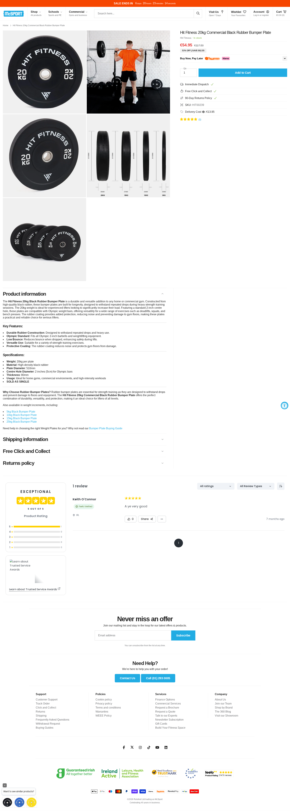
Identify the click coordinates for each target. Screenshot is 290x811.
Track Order (43, 703)
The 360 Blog (223, 711)
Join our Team (223, 703)
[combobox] (148, 13)
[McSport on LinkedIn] (165, 748)
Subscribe (183, 635)
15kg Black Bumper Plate (22, 418)
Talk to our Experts (166, 715)
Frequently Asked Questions (52, 719)
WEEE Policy (103, 715)
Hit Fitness (185, 38)
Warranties (101, 711)
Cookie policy (103, 699)
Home (5, 25)
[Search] (198, 13)
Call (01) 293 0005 (158, 678)
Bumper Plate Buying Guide (105, 428)
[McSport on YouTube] (157, 748)
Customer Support (46, 699)
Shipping (41, 715)
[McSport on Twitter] (132, 747)
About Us (220, 699)
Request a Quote (165, 711)
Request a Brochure (167, 707)
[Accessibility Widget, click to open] (284, 405)
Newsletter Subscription (169, 719)
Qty (184, 68)
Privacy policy (103, 703)
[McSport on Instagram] (140, 748)
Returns (40, 711)
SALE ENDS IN (123, 3)
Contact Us (127, 678)
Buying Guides (44, 727)
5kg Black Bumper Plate (21, 411)
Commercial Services (168, 703)
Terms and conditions (108, 707)
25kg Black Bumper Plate (22, 421)
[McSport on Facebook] (123, 748)
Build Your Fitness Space (170, 727)
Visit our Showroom (226, 715)
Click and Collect (46, 707)
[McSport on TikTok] (148, 748)
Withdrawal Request (48, 723)
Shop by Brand (224, 707)
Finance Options (165, 699)
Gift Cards (161, 723)
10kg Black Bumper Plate (22, 415)
